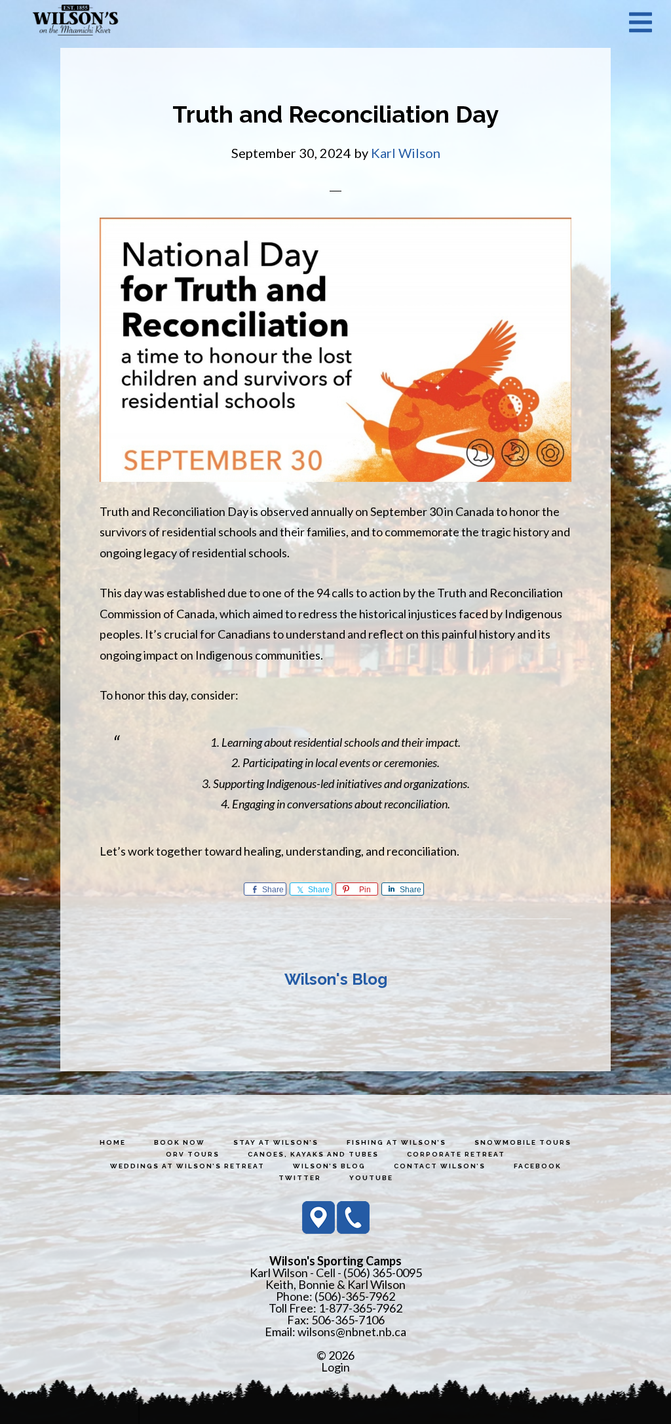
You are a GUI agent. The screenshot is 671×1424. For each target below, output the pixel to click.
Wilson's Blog (335, 979)
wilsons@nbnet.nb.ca (351, 1331)
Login (335, 1367)
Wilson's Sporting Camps (75, 21)
